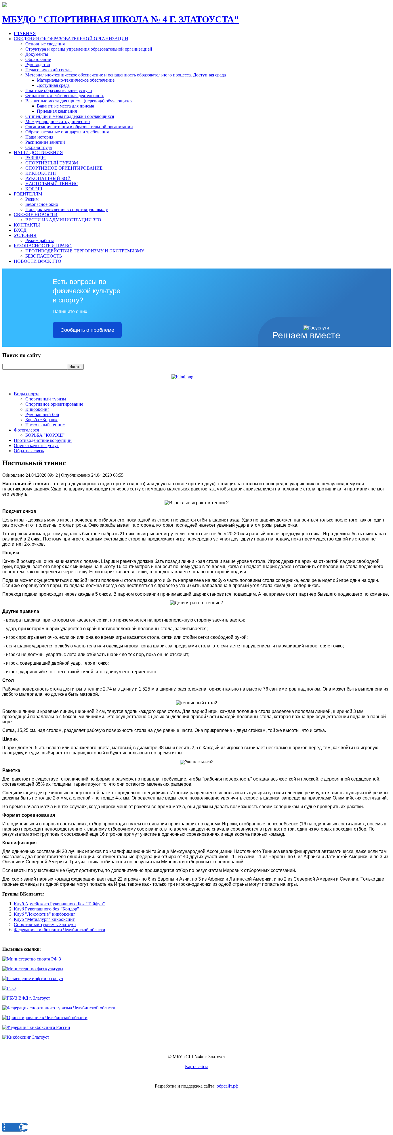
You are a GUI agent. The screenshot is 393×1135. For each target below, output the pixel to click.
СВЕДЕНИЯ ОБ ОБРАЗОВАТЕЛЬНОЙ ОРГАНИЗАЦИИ (71, 38)
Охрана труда (38, 147)
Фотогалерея (26, 429)
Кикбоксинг (37, 409)
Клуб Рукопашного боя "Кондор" (46, 908)
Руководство (37, 64)
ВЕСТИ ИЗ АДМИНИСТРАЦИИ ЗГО (63, 219)
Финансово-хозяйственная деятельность (64, 95)
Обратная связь (29, 450)
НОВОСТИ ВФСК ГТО (37, 261)
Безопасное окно (41, 204)
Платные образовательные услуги (58, 90)
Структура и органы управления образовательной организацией (88, 49)
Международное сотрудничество (57, 121)
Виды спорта (26, 393)
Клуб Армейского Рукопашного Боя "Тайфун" (59, 903)
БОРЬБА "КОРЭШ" (45, 435)
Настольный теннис (45, 424)
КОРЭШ (33, 188)
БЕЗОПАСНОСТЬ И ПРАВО (43, 245)
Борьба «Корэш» (41, 419)
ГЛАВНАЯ (25, 33)
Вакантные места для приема (65, 105)
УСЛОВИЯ (25, 235)
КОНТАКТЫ (27, 225)
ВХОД (20, 230)
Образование (38, 59)
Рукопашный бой (42, 414)
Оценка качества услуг (36, 445)
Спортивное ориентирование (54, 404)
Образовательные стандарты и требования (67, 131)
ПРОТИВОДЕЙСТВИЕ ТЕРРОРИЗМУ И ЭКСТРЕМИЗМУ (84, 250)
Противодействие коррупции (43, 440)
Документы (36, 54)
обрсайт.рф (227, 1086)
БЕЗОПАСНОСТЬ (43, 256)
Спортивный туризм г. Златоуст (45, 924)
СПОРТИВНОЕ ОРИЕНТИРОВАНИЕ (64, 168)
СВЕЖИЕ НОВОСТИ (36, 214)
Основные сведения (45, 43)
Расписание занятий (45, 142)
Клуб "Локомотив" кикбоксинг (44, 914)
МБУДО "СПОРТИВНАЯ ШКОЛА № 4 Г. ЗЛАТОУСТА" (120, 19)
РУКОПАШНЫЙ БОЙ (48, 178)
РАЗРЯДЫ (35, 157)
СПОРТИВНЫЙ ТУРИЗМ (51, 162)
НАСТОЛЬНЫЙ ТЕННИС (51, 183)
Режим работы (39, 240)
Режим (32, 199)
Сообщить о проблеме (87, 330)
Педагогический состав (48, 69)
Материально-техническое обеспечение (76, 80)
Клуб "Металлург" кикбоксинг (44, 919)
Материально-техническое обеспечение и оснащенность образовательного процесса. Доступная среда (125, 74)
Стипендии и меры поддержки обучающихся (69, 116)
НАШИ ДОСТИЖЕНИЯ (38, 152)
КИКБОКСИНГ (41, 173)
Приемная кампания (57, 111)
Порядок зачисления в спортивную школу (66, 209)
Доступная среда (53, 85)
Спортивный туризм (45, 398)
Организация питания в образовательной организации (79, 126)
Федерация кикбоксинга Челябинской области (59, 929)
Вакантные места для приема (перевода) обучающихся (78, 100)
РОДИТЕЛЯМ (28, 193)
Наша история (39, 137)
